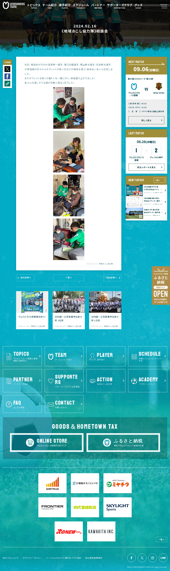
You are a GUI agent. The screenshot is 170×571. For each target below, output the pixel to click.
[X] (142, 558)
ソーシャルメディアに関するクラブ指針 (63, 557)
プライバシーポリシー (32, 557)
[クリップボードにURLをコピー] (7, 83)
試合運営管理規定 (93, 557)
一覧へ (157, 180)
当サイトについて (11, 557)
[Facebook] (131, 558)
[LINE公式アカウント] (163, 558)
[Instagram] (152, 558)
